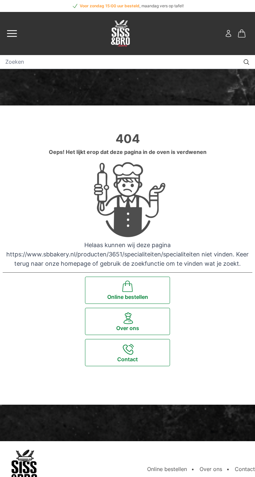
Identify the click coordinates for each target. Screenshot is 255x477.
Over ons (211, 469)
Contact (245, 469)
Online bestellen (167, 469)
